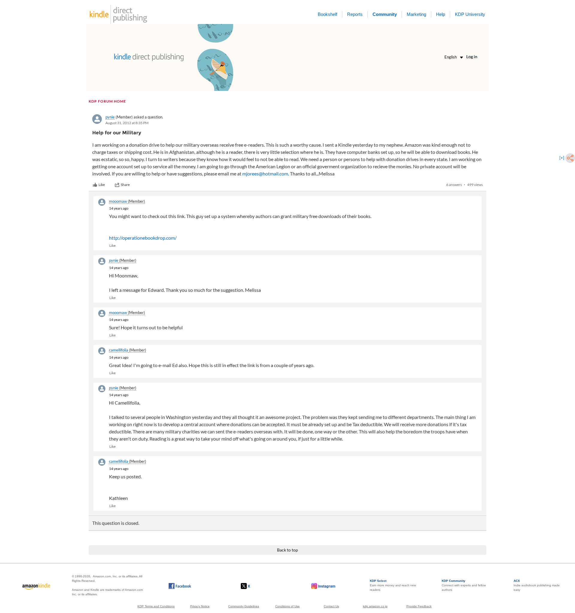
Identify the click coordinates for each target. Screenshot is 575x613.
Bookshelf (327, 14)
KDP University (470, 14)
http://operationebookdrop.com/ (143, 238)
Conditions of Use (287, 606)
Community (385, 14)
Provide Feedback (419, 606)
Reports (355, 14)
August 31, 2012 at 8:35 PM (127, 123)
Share (125, 184)
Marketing (416, 14)
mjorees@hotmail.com (265, 173)
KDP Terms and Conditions (156, 606)
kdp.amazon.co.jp (375, 606)
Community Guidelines (243, 606)
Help (440, 14)
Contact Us (331, 606)
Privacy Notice (200, 606)
